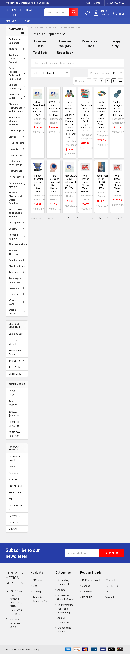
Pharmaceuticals (18, 244)
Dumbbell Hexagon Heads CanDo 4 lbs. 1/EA (117, 108)
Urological (14, 288)
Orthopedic (15, 222)
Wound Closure (13, 311)
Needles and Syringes (16, 184)
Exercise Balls (16, 333)
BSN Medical (15, 485)
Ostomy (13, 228)
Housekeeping (16, 142)
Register (105, 13)
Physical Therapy (13, 252)
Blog (27, 21)
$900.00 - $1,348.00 (14, 413)
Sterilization (16, 266)
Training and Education (15, 280)
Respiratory (15, 260)
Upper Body (15, 373)
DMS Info (11, 21)
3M (10, 498)
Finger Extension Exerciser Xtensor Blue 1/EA (38, 183)
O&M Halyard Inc (15, 507)
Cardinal (13, 466)
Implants (13, 148)
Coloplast (14, 472)
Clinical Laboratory (15, 86)
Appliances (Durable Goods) (15, 58)
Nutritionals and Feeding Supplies (15, 213)
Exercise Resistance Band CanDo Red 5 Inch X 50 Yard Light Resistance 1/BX (86, 116)
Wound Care (12, 302)
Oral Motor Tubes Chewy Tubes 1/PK (117, 183)
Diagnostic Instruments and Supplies (16, 108)
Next (117, 217)
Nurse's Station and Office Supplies (15, 198)
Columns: (80, 80)
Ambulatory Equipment (15, 41)
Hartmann (14, 522)
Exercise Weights (13, 342)
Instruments (15, 170)
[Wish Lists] (88, 13)
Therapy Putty (16, 360)
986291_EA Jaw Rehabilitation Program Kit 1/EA (56, 108)
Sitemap (37, 591)
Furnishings (15, 130)
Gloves (12, 136)
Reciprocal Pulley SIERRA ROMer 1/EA (102, 182)
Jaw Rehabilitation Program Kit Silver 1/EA (40, 108)
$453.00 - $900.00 (14, 403)
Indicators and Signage (15, 163)
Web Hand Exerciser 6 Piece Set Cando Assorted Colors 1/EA (101, 114)
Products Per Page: (100, 72)
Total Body (14, 367)
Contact (98, 2)
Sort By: (37, 72)
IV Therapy (14, 176)
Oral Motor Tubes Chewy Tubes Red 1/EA (85, 183)
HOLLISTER (15, 492)
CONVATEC (14, 515)
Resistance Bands (15, 352)
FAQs (87, 2)
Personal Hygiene (14, 236)
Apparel (13, 48)
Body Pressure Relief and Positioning (15, 73)
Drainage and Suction (15, 96)
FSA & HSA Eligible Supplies (14, 121)
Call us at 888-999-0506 (15, 623)
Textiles (13, 272)
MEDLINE (14, 479)
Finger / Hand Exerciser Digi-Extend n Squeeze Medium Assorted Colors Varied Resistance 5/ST (71, 119)
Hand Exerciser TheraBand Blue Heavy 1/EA (54, 183)
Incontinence (16, 154)
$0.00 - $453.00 (13, 392)
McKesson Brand (14, 458)
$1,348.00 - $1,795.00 (14, 423)
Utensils (13, 294)
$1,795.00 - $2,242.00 (14, 434)
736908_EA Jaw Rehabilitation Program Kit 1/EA (72, 182)
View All (13, 528)
